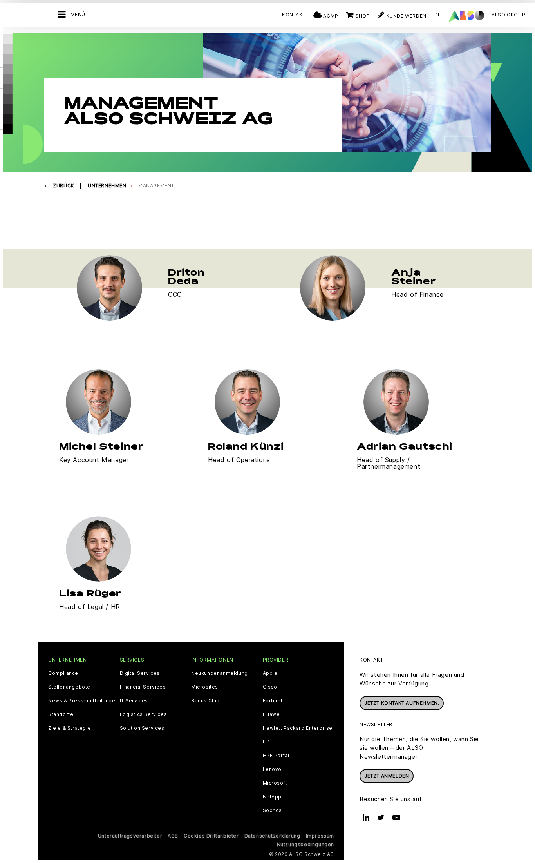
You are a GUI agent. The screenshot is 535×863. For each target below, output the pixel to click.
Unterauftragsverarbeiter (130, 836)
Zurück (64, 186)
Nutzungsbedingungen (305, 844)
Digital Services (140, 673)
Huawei (272, 714)
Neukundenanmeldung (219, 673)
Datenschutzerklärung (272, 836)
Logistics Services (143, 714)
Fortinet (273, 700)
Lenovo (272, 769)
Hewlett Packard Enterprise (298, 728)
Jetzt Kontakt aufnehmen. (401, 703)
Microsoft (275, 783)
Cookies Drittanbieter (211, 836)
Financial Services (143, 687)
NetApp (272, 797)
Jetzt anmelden (386, 776)
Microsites (204, 687)
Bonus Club (205, 700)
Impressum (320, 836)
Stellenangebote (69, 687)
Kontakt (293, 15)
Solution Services (142, 728)
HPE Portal (276, 755)
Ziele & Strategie (69, 728)
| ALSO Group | (508, 15)
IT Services (134, 700)
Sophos (272, 810)
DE (437, 15)
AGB (173, 836)
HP (266, 742)
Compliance (63, 673)
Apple (270, 673)
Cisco (270, 687)
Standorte (60, 714)
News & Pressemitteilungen (83, 700)
